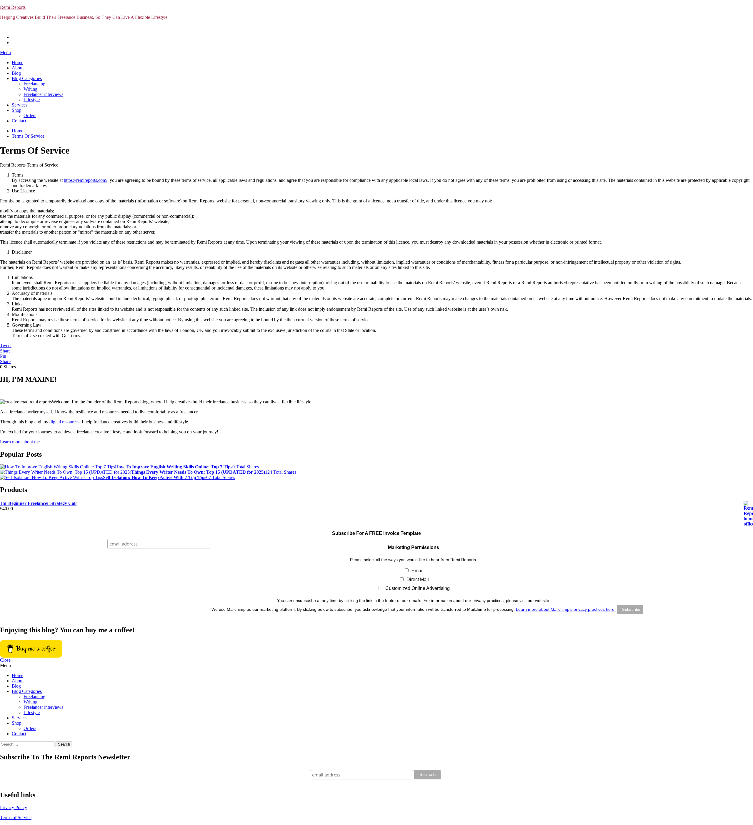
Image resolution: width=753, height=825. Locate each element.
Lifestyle (32, 99)
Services (19, 104)
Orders (30, 115)
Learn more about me (20, 441)
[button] (376, 52)
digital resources (64, 421)
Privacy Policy (13, 807)
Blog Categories (27, 78)
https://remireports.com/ (85, 180)
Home (17, 62)
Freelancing (34, 83)
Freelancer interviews (43, 94)
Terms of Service (15, 817)
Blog (16, 73)
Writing (30, 89)
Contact (19, 120)
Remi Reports (13, 7)
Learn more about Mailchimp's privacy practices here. (566, 609)
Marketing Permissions (413, 547)
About (18, 67)
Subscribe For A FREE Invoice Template (376, 533)
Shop (16, 110)
